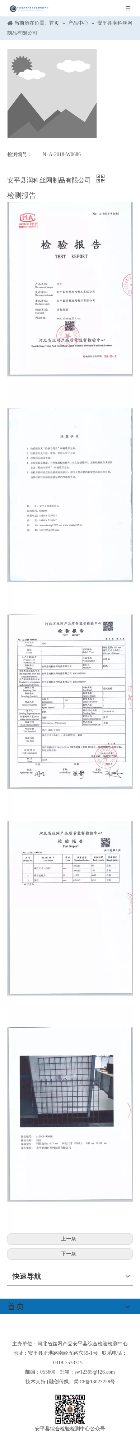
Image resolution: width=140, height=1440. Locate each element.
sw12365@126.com (95, 1372)
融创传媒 (59, 1381)
